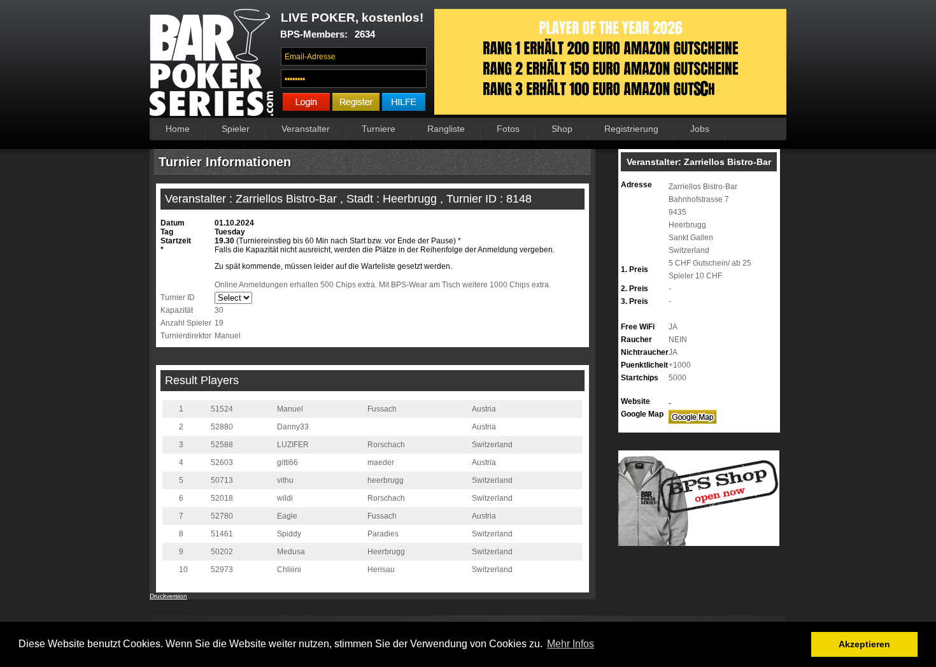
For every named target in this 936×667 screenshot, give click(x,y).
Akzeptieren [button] (864, 644)
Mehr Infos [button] (570, 643)
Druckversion (168, 595)
